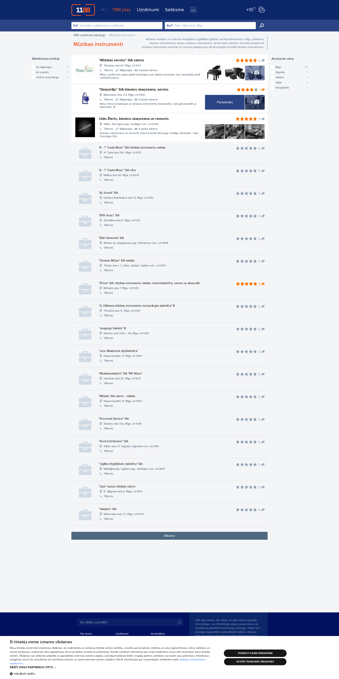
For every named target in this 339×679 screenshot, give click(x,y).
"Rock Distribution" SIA (113, 441)
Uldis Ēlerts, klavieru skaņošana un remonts (134, 119)
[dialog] (169, 657)
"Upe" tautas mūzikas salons (117, 486)
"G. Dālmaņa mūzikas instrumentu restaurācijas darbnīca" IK (137, 305)
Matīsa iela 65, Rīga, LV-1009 (121, 175)
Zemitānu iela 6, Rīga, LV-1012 (122, 220)
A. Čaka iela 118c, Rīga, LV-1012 (122, 152)
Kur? (170, 25)
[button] (113, 667)
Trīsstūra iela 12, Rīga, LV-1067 (122, 310)
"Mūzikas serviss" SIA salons (121, 60)
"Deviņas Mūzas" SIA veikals (117, 260)
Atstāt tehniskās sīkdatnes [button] (255, 661)
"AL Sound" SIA (108, 193)
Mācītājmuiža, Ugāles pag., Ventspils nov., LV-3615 (134, 469)
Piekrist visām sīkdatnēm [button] (255, 653)
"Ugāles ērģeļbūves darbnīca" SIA (121, 464)
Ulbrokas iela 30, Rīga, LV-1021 (122, 378)
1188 (83, 10)
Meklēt (262, 25)
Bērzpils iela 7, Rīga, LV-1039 (121, 288)
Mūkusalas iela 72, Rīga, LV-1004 (124, 514)
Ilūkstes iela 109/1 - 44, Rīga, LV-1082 (126, 333)
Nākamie (169, 536)
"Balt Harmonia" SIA (111, 238)
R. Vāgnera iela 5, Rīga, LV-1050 (123, 491)
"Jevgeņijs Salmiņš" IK (112, 328)
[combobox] (116, 25)
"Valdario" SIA (108, 509)
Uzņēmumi (148, 10)
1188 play (122, 10)
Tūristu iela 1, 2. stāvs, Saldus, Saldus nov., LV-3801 (135, 265)
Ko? (75, 25)
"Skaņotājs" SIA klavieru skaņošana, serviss (134, 89)
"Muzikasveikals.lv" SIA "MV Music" (121, 373)
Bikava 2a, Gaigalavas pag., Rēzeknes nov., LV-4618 (136, 243)
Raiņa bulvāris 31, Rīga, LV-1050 (123, 356)
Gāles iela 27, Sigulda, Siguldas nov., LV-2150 (131, 446)
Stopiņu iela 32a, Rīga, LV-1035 (123, 423)
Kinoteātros (158, 633)
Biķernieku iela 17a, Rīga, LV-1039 (124, 94)
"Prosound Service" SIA (114, 418)
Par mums (86, 633)
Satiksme (174, 10)
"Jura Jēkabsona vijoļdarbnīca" (118, 351)
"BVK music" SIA (109, 215)
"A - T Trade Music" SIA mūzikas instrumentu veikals (132, 147)
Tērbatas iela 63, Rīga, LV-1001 (122, 65)
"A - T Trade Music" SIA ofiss (117, 170)
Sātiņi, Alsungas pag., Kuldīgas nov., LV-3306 (131, 124)
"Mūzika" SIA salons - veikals (117, 396)
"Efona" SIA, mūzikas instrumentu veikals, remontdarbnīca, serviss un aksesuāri (149, 283)
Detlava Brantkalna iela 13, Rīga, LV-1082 (128, 197)
